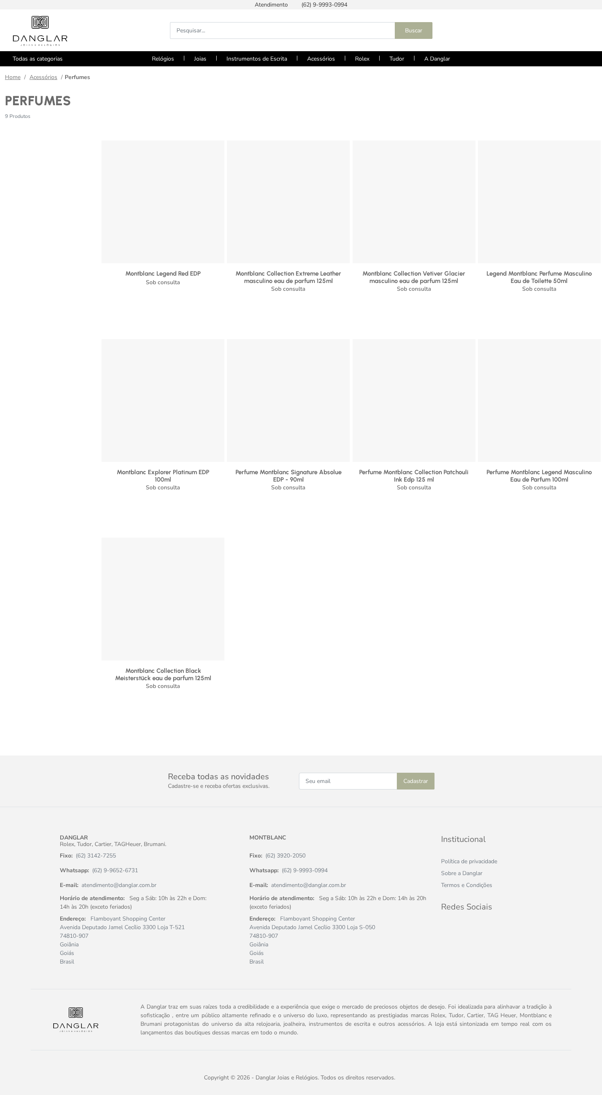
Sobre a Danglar (461, 873)
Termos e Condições (466, 885)
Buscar (413, 30)
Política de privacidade (469, 861)
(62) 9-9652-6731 (115, 870)
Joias (200, 59)
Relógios (163, 59)
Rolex (362, 59)
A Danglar (437, 59)
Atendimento (271, 5)
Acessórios (321, 59)
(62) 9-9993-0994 (305, 870)
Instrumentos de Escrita (256, 59)
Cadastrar (415, 781)
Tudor (396, 59)
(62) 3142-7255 (96, 856)
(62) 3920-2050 (285, 856)
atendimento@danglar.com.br (118, 885)
